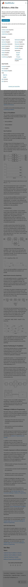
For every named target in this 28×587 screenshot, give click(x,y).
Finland (3, 48)
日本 (3, 79)
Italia (3, 54)
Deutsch (18, 52)
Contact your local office (14, 86)
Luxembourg (5, 57)
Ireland (3, 52)
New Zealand (5, 70)
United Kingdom (18, 59)
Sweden (16, 48)
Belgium (3, 39)
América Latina (5, 29)
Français (18, 57)
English (17, 54)
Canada (3, 32)
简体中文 (5, 75)
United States (5, 34)
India (3, 68)
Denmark (4, 42)
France (3, 50)
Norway (16, 42)
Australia (4, 66)
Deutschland (4, 44)
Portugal (17, 46)
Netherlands (17, 39)
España (3, 46)
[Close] (26, 3)
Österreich (17, 44)
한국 (3, 81)
